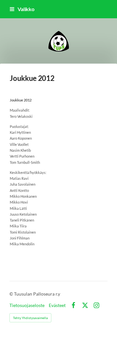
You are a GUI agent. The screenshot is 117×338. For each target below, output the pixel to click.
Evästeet (57, 305)
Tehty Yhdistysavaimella (30, 318)
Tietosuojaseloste (27, 305)
